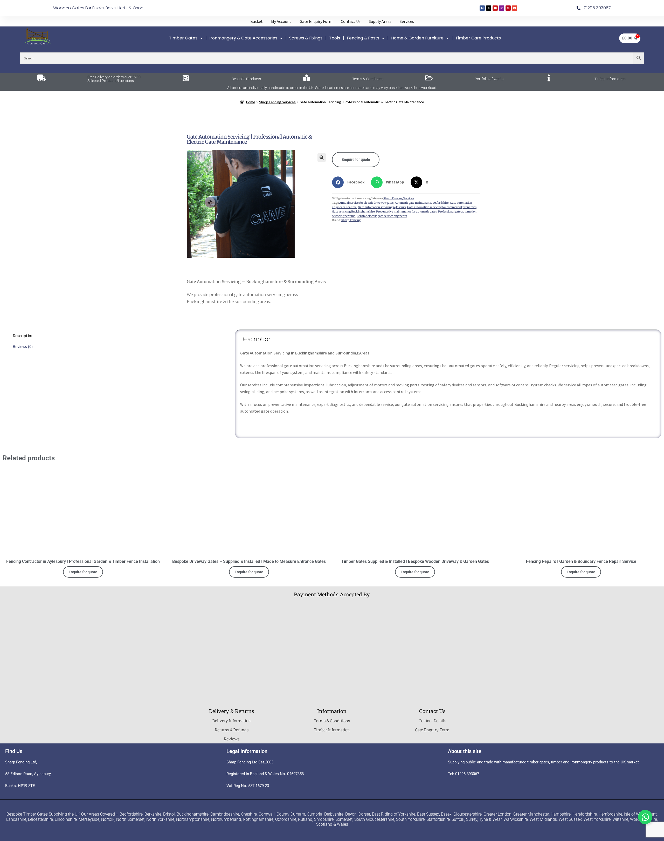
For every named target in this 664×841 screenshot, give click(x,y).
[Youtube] (495, 8)
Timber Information (610, 79)
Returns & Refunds (231, 729)
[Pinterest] (508, 8)
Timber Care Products (478, 38)
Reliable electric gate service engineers (382, 216)
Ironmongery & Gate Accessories (243, 38)
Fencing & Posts (363, 38)
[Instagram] (501, 8)
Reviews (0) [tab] (23, 346)
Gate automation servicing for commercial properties (441, 207)
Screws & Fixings (305, 38)
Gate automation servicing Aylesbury (382, 207)
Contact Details (432, 720)
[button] (321, 157)
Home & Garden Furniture (417, 38)
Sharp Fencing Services (277, 102)
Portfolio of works (489, 79)
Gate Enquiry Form (432, 729)
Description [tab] (23, 335)
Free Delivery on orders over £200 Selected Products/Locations (114, 79)
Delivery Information (231, 720)
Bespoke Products (246, 79)
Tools (334, 38)
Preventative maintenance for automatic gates (406, 211)
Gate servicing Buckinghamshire (353, 211)
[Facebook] (482, 8)
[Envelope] (514, 8)
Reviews (231, 738)
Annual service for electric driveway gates (366, 202)
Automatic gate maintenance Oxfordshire (422, 202)
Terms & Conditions (367, 79)
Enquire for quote (356, 159)
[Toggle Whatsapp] (645, 817)
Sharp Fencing (351, 220)
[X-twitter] (488, 8)
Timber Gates (183, 38)
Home (250, 102)
